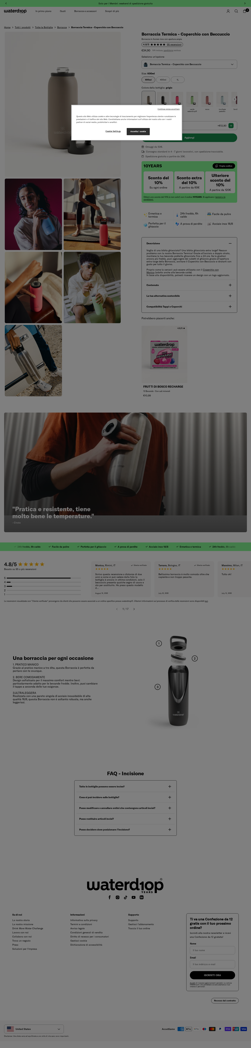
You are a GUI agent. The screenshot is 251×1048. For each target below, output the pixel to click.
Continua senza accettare (169, 109)
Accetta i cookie (138, 131)
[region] (126, 122)
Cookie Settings (113, 131)
